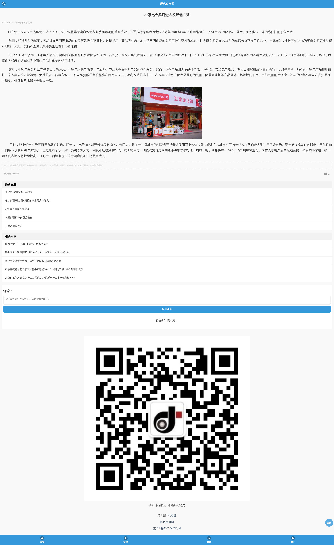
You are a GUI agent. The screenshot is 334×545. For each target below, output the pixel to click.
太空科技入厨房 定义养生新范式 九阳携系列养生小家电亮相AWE (40, 277)
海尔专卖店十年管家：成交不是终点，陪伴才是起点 (33, 260)
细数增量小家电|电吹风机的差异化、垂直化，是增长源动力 (37, 252)
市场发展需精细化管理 (17, 208)
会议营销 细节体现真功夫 (18, 191)
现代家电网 (167, 522)
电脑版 (172, 515)
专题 (125, 541)
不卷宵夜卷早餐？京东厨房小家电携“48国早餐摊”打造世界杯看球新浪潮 (44, 269)
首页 (42, 541)
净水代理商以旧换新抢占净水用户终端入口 (28, 200)
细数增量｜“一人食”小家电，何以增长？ (26, 243)
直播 (209, 541)
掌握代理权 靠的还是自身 (18, 217)
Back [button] (3, 3)
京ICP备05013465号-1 (167, 528)
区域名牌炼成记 (13, 225)
